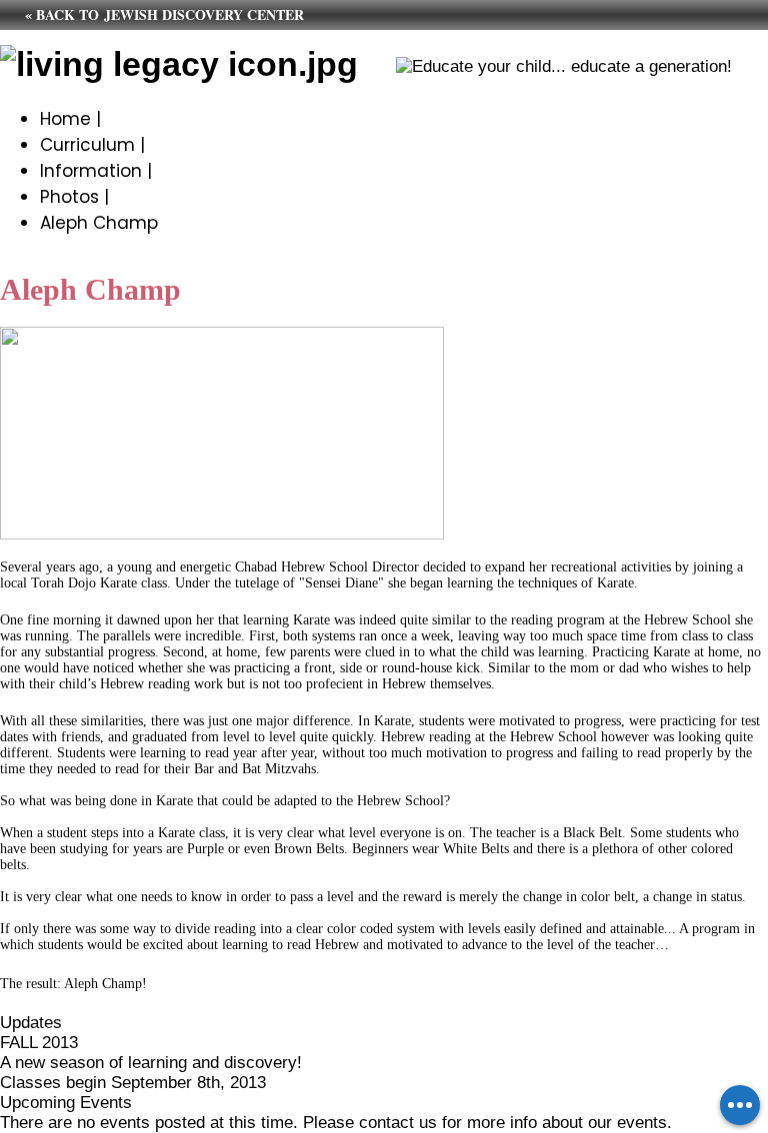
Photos (69, 197)
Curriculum (87, 145)
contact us (398, 1122)
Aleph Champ (99, 223)
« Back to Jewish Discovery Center (164, 14)
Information (91, 171)
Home (65, 119)
